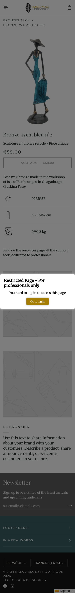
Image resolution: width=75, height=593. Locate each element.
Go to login (37, 301)
